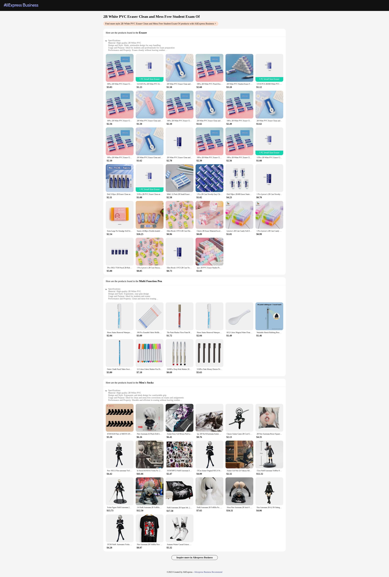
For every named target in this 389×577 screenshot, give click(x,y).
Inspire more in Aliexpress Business (194, 557)
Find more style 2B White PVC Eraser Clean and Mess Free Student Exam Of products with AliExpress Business (159, 23)
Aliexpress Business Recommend (208, 572)
